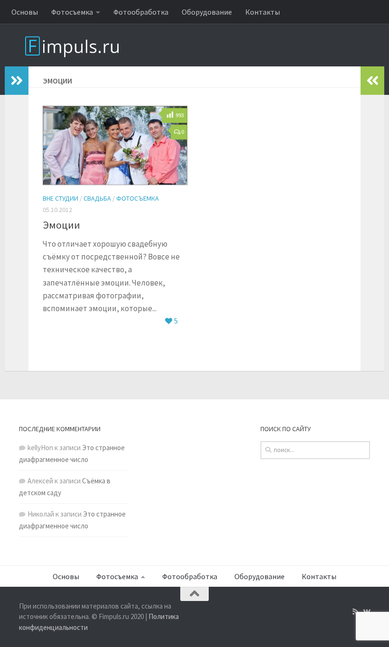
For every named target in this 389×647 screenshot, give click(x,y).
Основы (24, 12)
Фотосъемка (72, 12)
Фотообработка (140, 12)
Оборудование (207, 12)
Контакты (262, 12)
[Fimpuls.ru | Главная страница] (81, 45)
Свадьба (97, 198)
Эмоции (61, 224)
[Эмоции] (115, 145)
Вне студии (60, 198)
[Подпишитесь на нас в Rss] (355, 612)
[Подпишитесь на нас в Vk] (366, 612)
